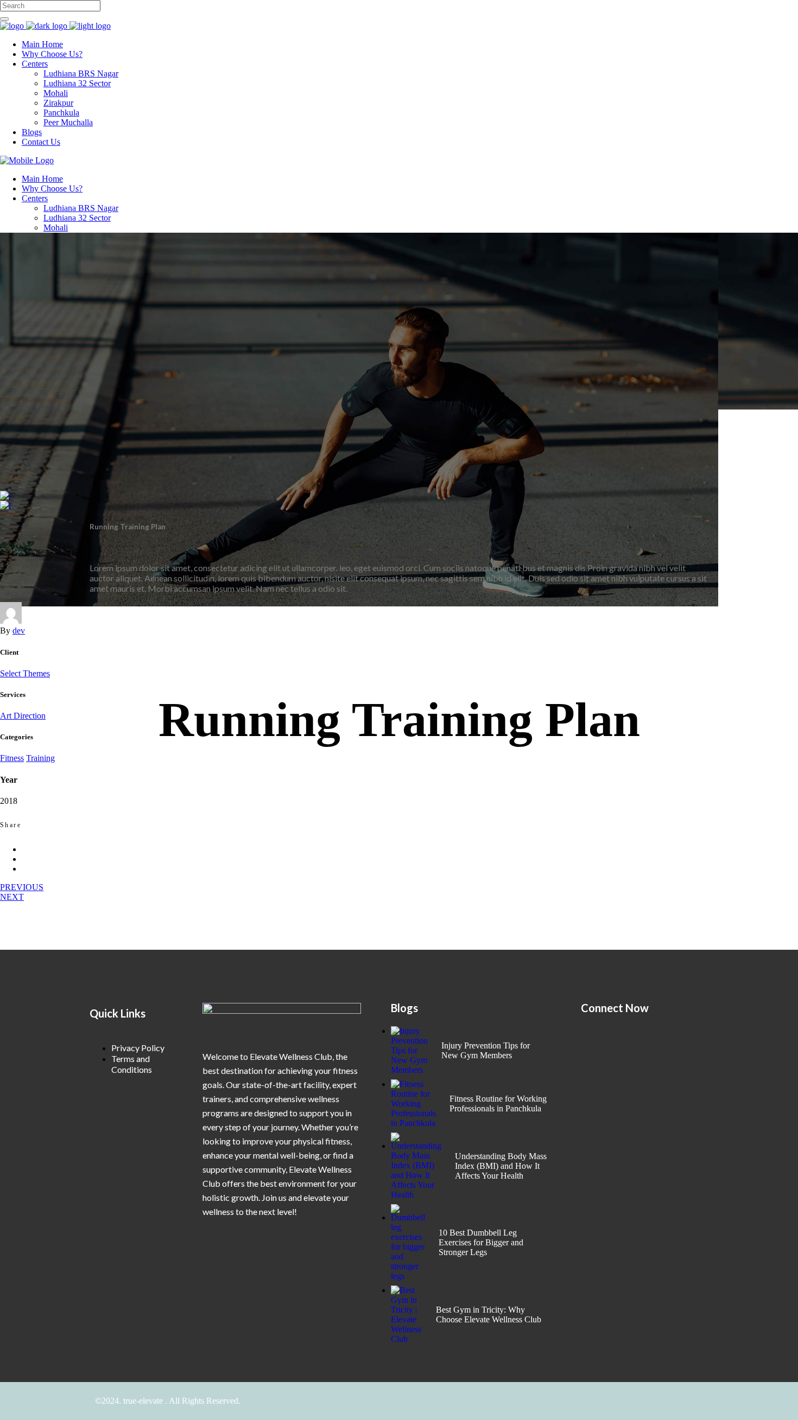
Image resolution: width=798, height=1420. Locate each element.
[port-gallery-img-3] (5, 495)
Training (40, 758)
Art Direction (23, 715)
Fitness (12, 758)
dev (18, 630)
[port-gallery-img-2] (5, 505)
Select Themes (25, 673)
